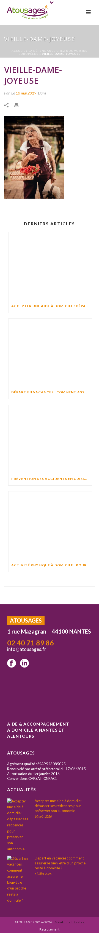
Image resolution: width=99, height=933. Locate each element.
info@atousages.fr (27, 649)
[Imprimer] (19, 105)
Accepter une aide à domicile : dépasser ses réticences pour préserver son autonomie (51, 306)
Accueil (18, 50)
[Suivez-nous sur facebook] (11, 663)
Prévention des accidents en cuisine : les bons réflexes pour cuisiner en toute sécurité (51, 479)
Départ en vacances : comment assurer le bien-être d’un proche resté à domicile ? (51, 392)
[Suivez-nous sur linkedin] (24, 663)
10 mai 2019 (26, 93)
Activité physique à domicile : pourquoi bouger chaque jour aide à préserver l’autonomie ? (51, 565)
